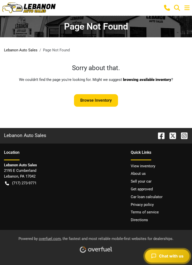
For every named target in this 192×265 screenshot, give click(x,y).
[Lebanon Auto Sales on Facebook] (159, 135)
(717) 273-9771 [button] (24, 183)
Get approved (142, 189)
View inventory (143, 166)
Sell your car (141, 181)
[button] (167, 8)
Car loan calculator (146, 197)
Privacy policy (142, 204)
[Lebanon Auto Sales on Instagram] (182, 135)
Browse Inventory (96, 100)
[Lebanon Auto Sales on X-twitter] (170, 135)
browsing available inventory (147, 79)
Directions (139, 220)
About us (138, 173)
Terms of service (145, 212)
